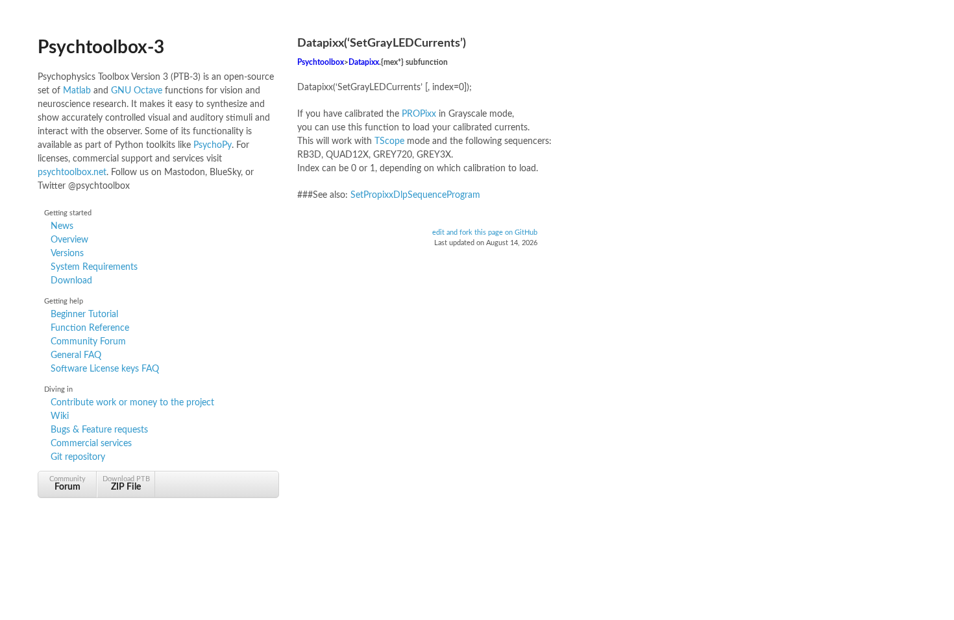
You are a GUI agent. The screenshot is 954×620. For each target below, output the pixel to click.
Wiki (60, 416)
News (62, 226)
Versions (67, 253)
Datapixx (364, 62)
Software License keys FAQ (105, 369)
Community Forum (88, 341)
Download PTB (126, 483)
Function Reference (90, 328)
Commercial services (91, 443)
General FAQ (76, 355)
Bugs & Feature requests (99, 430)
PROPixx (419, 114)
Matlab (77, 90)
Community (67, 483)
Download (71, 280)
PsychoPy (212, 145)
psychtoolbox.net (72, 172)
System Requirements (94, 267)
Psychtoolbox (320, 62)
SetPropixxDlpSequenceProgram (415, 195)
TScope (389, 141)
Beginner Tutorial (84, 314)
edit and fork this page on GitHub (484, 233)
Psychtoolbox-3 (101, 47)
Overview (69, 239)
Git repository (78, 457)
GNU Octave (136, 90)
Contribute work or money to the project (132, 402)
